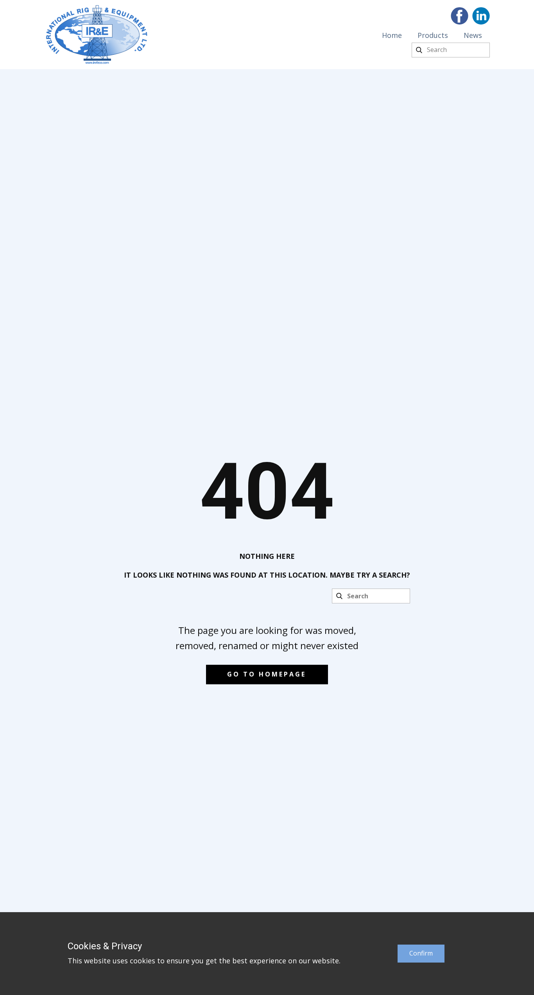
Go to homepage (266, 674)
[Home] (96, 34)
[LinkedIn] (481, 16)
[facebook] (459, 16)
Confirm (421, 953)
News (473, 35)
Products (433, 35)
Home (392, 35)
